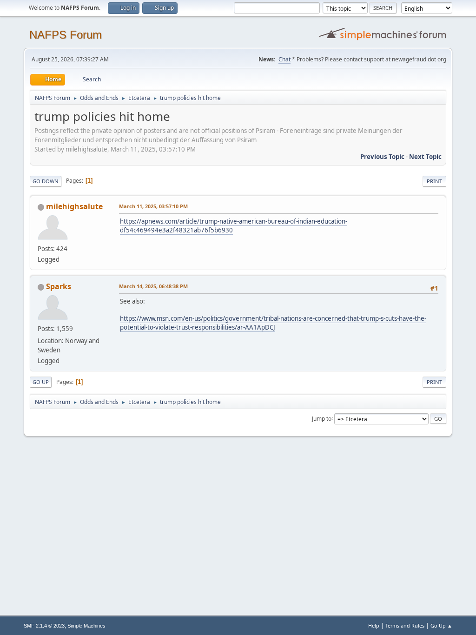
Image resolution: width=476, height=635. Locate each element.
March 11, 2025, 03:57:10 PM (153, 206)
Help (373, 625)
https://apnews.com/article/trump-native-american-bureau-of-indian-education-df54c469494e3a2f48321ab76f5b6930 (233, 225)
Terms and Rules (404, 625)
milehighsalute (74, 206)
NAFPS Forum (65, 34)
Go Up (41, 381)
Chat (284, 59)
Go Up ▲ (441, 625)
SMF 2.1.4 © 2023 (44, 625)
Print (434, 181)
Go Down (46, 181)
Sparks (58, 286)
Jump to (321, 418)
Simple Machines (86, 625)
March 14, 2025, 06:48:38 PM (153, 286)
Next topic (425, 156)
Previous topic (382, 156)
